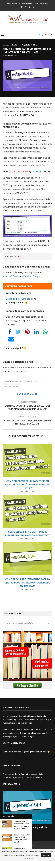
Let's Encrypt (21, 774)
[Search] (52, 35)
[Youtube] (29, 7)
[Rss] (33, 7)
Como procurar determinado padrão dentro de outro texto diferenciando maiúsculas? (27, 583)
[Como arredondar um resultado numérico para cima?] (7, 837)
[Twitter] (22, 7)
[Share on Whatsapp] (33, 394)
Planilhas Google (31, 276)
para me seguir (19, 298)
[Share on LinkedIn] (30, 394)
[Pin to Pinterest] (28, 394)
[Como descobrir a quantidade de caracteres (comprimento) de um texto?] (27, 511)
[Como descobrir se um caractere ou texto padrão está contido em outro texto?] (27, 460)
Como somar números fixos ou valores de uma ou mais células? (22, 825)
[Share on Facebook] (22, 394)
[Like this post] (20, 394)
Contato (44, 3)
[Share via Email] (36, 394)
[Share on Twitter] (25, 394)
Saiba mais (28, 858)
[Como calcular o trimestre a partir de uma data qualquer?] (27, 807)
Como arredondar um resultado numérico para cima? (22, 838)
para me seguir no (24, 751)
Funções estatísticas (12, 382)
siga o (25, 733)
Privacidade (27, 3)
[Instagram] (25, 7)
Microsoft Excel (10, 276)
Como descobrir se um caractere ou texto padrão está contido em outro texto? (27, 484)
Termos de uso (13, 3)
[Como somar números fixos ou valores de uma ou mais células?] (7, 823)
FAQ (36, 3)
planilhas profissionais (35, 716)
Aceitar (46, 855)
